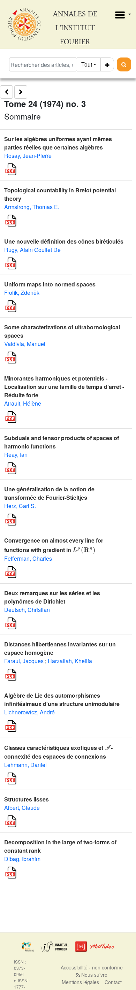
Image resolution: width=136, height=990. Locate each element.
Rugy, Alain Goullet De (32, 250)
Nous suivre (93, 974)
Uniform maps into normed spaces (50, 284)
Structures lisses (26, 799)
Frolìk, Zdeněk (21, 293)
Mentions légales (80, 982)
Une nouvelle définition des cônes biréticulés (63, 241)
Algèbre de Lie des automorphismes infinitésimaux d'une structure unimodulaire (62, 699)
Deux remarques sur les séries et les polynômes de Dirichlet (52, 597)
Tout (86, 64)
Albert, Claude (22, 808)
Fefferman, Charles (28, 558)
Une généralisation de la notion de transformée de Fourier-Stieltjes (49, 493)
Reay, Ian (16, 455)
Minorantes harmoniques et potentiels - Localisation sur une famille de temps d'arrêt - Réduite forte (64, 386)
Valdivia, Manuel (24, 344)
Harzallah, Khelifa (70, 661)
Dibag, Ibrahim (22, 859)
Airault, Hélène (22, 403)
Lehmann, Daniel (25, 765)
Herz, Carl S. (20, 506)
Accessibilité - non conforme (92, 967)
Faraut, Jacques (24, 661)
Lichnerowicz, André (29, 712)
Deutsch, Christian (27, 610)
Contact (113, 982)
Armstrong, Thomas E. (31, 207)
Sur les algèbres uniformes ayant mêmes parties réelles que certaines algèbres (58, 143)
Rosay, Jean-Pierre (28, 156)
